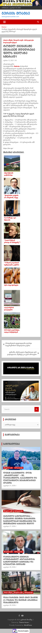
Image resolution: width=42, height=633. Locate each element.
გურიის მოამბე (16, 13)
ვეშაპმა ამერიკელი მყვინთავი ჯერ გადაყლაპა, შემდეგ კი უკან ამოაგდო (22, 353)
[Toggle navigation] (4, 21)
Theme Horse (24, 622)
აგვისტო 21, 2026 (9, 485)
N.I (16, 60)
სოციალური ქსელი (10, 42)
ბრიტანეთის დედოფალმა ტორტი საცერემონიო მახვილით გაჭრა (18, 344)
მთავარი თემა (18, 40)
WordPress (28, 625)
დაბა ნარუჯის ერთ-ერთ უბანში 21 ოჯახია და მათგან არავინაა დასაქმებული (20, 600)
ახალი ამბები (8, 40)
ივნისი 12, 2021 (8, 60)
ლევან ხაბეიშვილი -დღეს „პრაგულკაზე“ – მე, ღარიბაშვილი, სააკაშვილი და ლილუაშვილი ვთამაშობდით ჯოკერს (20, 478)
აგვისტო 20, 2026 (9, 567)
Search (36, 409)
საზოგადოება (29, 40)
